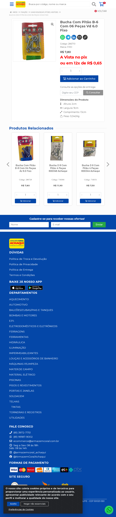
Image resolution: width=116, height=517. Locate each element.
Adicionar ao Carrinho (80, 78)
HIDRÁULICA (17, 342)
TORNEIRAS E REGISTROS (25, 412)
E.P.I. (11, 320)
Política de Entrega (21, 269)
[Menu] (11, 4)
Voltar (102, 11)
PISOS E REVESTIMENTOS (25, 385)
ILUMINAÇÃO (17, 347)
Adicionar (26, 201)
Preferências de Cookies (21, 509)
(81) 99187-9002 (23, 436)
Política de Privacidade (23, 264)
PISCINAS (15, 379)
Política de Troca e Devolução (28, 258)
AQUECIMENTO (19, 299)
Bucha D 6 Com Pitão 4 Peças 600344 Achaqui (90, 168)
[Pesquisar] (93, 4)
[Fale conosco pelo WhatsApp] (109, 510)
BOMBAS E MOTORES (23, 315)
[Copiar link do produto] (85, 37)
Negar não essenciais (35, 504)
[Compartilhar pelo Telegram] (68, 37)
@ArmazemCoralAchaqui (29, 456)
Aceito (13, 504)
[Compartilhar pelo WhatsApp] (62, 37)
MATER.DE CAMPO (21, 369)
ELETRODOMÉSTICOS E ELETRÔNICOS (33, 326)
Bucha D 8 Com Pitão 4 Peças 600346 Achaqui (58, 168)
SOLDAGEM (16, 396)
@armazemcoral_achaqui (29, 452)
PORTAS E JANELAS (21, 390)
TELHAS (14, 401)
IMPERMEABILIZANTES (23, 353)
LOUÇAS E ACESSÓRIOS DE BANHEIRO (33, 358)
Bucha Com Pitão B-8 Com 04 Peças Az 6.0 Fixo (25, 168)
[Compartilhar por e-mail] (79, 37)
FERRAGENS (17, 331)
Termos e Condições (22, 275)
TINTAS (16, 406)
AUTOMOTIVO (18, 304)
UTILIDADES (17, 417)
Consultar (94, 92)
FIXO (69, 47)
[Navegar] (8, 164)
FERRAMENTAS (18, 336)
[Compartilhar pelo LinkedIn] (73, 37)
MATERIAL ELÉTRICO (22, 374)
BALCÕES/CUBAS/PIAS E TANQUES (31, 310)
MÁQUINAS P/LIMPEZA (23, 363)
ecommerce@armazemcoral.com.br (36, 441)
